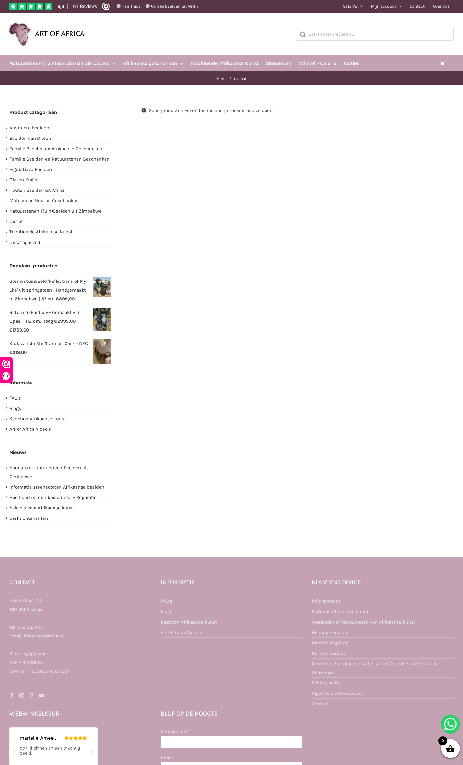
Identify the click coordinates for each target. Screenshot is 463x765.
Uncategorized (24, 242)
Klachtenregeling (330, 643)
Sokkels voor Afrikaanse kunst (41, 508)
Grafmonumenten (28, 518)
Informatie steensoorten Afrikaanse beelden (56, 487)
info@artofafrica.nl (43, 636)
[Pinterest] (31, 695)
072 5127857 (30, 627)
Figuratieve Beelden (30, 169)
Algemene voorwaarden (337, 693)
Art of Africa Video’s (30, 429)
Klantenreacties (329, 653)
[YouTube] (41, 695)
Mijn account (326, 601)
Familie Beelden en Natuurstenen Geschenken (59, 159)
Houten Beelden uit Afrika (37, 190)
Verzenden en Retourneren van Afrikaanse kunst (363, 622)
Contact (320, 703)
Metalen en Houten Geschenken (44, 200)
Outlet (16, 221)
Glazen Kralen (24, 180)
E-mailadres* (174, 731)
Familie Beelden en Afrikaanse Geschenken (55, 148)
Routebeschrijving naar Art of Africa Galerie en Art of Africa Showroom (374, 668)
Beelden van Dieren (30, 138)
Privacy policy (326, 683)
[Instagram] (21, 695)
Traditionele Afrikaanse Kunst (41, 232)
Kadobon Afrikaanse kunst (37, 419)
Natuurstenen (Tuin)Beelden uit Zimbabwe (55, 211)
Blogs (15, 408)
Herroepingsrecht (330, 632)
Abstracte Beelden (29, 128)
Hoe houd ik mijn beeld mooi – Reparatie (53, 497)
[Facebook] (11, 695)
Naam (167, 757)
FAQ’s (15, 398)
